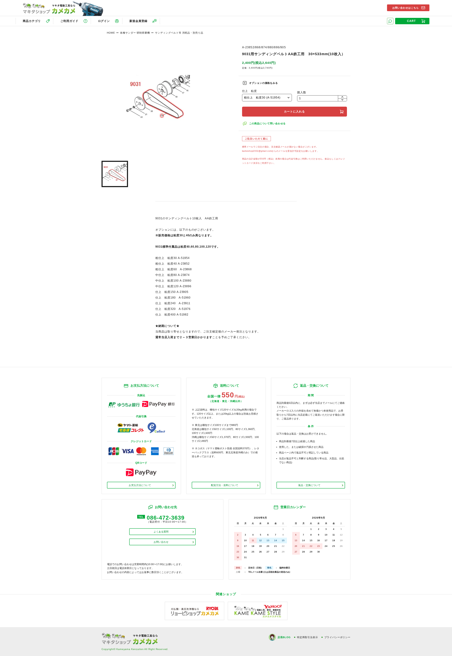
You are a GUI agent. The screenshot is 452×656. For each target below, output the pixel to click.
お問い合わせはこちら (405, 7)
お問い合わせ (161, 542)
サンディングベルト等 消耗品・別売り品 (179, 32)
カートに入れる (294, 111)
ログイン (104, 20)
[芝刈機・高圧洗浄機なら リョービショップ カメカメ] (194, 610)
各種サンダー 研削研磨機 (135, 32)
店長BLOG (284, 637)
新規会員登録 (138, 20)
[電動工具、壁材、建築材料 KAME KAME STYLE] (257, 610)
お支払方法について (140, 485)
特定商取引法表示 (307, 637)
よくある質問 (161, 531)
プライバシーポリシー (337, 637)
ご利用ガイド (69, 20)
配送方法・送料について (224, 485)
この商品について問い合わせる (267, 123)
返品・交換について (309, 485)
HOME (111, 32)
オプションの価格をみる (263, 83)
